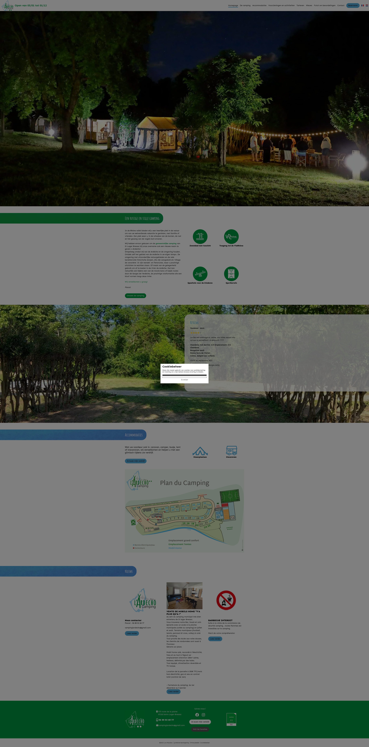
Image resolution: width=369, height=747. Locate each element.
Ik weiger (184, 379)
